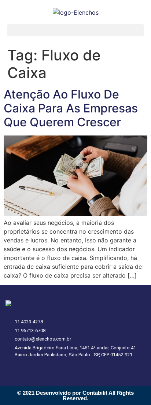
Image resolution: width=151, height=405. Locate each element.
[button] (75, 30)
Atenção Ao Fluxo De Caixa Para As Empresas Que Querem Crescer (71, 108)
